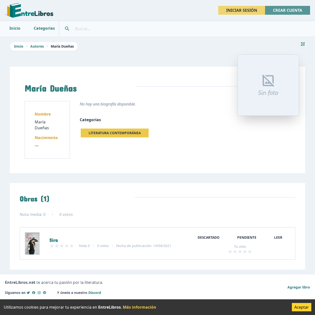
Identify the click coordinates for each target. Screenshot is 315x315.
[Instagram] (39, 292)
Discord (94, 292)
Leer (278, 237)
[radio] (230, 251)
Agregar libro (298, 287)
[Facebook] (33, 292)
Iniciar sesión (241, 10)
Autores (37, 46)
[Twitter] (28, 292)
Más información (139, 307)
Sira (53, 239)
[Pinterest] (44, 292)
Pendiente (246, 237)
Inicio (18, 46)
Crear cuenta (287, 10)
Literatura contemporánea (115, 133)
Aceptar (301, 307)
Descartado (209, 237)
